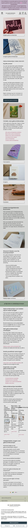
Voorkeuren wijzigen (21, 525)
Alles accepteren (14, 522)
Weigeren (7, 525)
